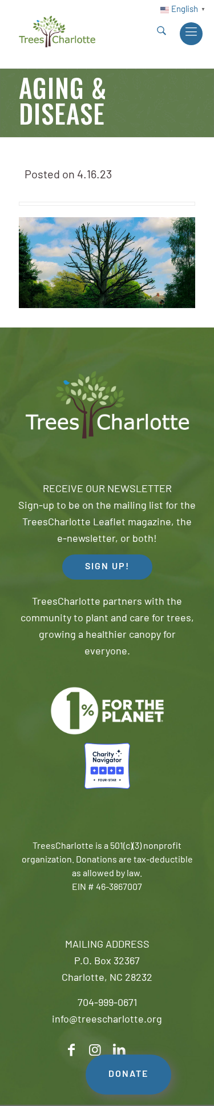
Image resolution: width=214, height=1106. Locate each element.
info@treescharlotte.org (107, 1020)
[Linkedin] (119, 1050)
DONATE (128, 1074)
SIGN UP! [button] (107, 567)
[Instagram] (95, 1050)
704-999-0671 (107, 1004)
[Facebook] (71, 1050)
